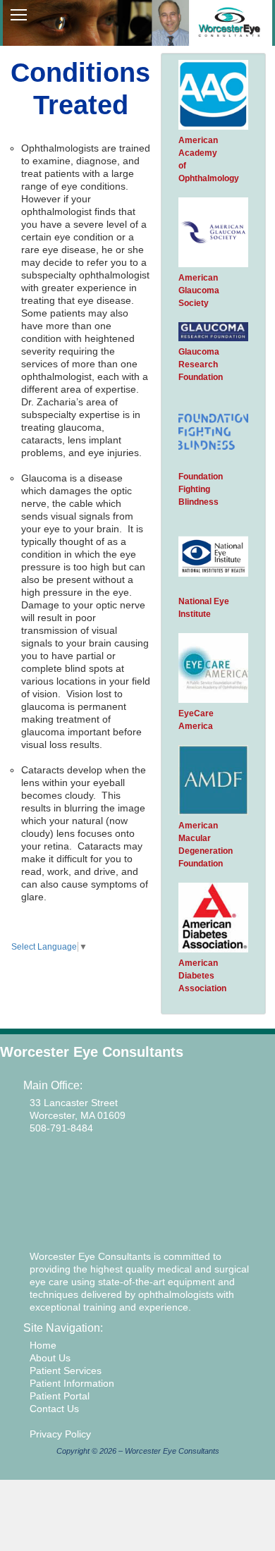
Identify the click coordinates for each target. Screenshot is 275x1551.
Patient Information (72, 1383)
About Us (50, 1357)
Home (43, 1345)
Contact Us (54, 1408)
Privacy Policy (60, 1434)
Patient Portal (60, 1396)
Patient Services (66, 1370)
